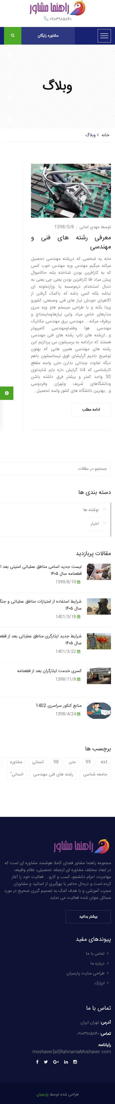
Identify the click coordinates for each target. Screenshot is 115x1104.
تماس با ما (95, 953)
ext (104, 762)
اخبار (95, 524)
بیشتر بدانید (88, 917)
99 (88, 762)
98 (56, 762)
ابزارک (99, 983)
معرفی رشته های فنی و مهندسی (71, 242)
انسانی (38, 762)
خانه (105, 135)
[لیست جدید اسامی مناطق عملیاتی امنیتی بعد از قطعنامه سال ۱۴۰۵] (99, 571)
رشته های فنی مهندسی (53, 774)
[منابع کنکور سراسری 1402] (99, 710)
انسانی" (16, 774)
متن (72, 762)
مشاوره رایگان (48, 36)
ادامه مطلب (91, 410)
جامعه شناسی (95, 774)
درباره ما (97, 963)
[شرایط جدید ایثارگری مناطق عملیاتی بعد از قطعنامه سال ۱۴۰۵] (99, 641)
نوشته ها (91, 510)
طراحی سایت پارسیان (86, 973)
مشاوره (16, 762)
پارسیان (42, 1094)
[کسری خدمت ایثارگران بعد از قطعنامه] (99, 675)
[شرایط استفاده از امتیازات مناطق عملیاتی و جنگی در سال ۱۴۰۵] (99, 606)
